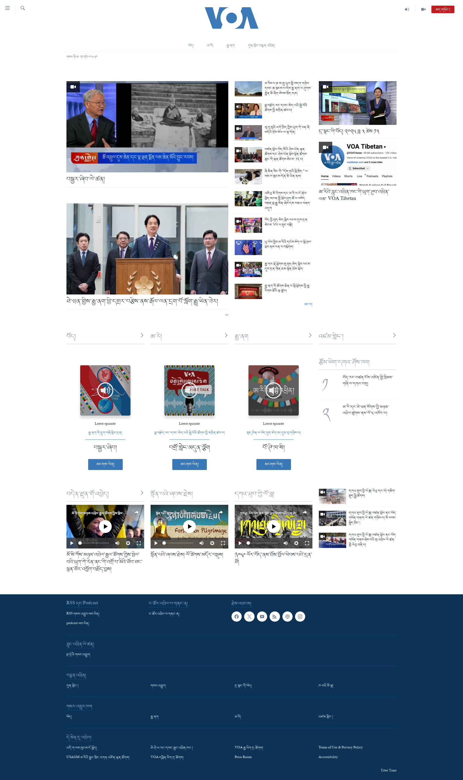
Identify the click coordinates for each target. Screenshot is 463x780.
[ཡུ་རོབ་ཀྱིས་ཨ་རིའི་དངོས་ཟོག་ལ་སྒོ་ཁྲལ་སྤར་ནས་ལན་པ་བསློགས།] (248, 247)
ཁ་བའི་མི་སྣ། (326, 686)
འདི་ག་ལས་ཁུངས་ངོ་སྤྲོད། (81, 748)
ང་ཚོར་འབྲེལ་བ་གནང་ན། (164, 614)
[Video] (423, 9)
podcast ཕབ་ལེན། (77, 623)
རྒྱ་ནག (231, 45)
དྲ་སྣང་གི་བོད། (243, 686)
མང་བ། (308, 304)
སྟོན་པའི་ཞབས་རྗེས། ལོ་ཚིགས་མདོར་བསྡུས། (181, 513)
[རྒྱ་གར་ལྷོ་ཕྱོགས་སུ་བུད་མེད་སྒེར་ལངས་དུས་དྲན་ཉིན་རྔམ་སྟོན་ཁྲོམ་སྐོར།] (248, 269)
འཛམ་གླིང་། (331, 336)
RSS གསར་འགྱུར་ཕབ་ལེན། (82, 614)
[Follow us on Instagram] (300, 616)
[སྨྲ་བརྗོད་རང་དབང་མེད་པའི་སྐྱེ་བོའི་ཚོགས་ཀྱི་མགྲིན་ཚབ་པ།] (248, 110)
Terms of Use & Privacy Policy (341, 748)
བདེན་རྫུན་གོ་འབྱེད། (87, 494)
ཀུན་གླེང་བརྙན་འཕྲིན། (261, 45)
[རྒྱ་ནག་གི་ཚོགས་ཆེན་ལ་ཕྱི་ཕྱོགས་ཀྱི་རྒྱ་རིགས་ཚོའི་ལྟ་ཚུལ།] (248, 291)
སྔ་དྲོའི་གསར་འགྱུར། (78, 655)
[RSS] (275, 616)
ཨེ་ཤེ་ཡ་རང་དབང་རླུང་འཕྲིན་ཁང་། (172, 748)
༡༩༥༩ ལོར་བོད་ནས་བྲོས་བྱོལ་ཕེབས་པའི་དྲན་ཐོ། (268, 513)
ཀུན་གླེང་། (72, 686)
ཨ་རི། (210, 45)
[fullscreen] (138, 543)
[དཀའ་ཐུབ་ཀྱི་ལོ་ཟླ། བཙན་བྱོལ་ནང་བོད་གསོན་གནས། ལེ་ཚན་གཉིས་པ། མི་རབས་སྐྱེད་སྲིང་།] (332, 518)
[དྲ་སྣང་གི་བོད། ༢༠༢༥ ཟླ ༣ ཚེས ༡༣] (358, 103)
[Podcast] (287, 616)
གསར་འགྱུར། (158, 686)
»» (226, 315)
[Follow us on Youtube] (262, 616)
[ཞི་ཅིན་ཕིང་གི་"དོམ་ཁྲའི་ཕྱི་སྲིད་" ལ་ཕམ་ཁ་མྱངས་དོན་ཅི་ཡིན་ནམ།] (248, 176)
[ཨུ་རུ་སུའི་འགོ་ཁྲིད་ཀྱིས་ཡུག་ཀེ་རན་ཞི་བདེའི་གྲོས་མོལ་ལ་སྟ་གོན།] (248, 132)
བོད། (191, 45)
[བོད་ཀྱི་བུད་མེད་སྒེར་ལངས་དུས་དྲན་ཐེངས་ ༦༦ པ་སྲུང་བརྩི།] (248, 225)
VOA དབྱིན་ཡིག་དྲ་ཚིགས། (167, 757)
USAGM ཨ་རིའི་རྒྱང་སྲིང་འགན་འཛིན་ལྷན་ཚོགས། (97, 757)
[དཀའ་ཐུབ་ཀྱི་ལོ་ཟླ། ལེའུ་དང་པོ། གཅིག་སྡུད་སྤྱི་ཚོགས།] (332, 496)
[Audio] (407, 9)
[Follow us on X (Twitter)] (249, 616)
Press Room (243, 757)
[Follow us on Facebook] (237, 616)
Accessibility (328, 757)
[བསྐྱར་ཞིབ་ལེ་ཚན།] (147, 126)
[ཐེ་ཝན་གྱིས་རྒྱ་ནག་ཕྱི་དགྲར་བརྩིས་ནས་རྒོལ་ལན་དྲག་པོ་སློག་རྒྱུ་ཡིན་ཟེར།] (147, 248)
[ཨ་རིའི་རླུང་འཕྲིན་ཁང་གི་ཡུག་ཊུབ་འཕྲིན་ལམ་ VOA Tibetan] (358, 163)
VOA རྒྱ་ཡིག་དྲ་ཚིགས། (249, 748)
